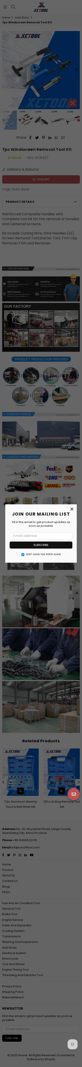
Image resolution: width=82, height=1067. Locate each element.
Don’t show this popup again (43, 554)
